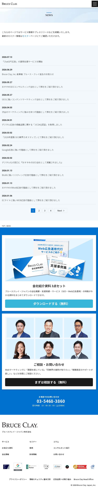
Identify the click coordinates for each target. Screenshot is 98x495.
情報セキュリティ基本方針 (40, 479)
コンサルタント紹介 (61, 448)
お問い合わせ (58, 454)
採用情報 (33, 454)
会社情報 (5, 454)
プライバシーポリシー (18, 479)
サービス (5, 441)
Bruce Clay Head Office (83, 479)
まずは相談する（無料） (51, 382)
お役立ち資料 (7, 448)
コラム (56, 441)
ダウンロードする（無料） (51, 303)
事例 (31, 448)
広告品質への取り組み (62, 479)
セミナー (26, 35)
